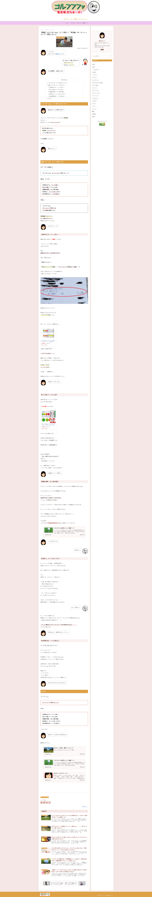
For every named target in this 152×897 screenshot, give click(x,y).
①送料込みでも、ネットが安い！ (56, 87)
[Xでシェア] (41, 803)
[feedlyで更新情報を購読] (101, 49)
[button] (49, 803)
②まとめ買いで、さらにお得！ (56, 89)
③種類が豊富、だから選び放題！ (56, 91)
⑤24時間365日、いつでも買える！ (57, 96)
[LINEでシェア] (47, 803)
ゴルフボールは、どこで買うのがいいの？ (57, 82)
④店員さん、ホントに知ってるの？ (57, 94)
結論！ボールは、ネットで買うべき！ (56, 85)
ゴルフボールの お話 (45, 797)
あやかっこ (102, 41)
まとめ (49, 98)
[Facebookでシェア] (44, 803)
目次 (62, 79)
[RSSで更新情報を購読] (103, 49)
